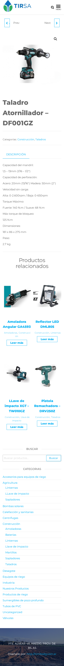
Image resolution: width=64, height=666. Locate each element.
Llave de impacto (16, 546)
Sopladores (12, 499)
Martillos (11, 552)
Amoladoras (10, 332)
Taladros (40, 139)
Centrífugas (10, 518)
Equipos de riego (14, 576)
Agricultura (10, 482)
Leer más (16, 342)
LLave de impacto (17, 493)
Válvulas (8, 618)
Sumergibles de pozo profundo (23, 600)
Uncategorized (12, 612)
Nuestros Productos (16, 588)
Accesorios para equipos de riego (24, 476)
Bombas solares (13, 506)
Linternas (56, 332)
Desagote (9, 571)
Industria (9, 582)
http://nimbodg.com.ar (41, 654)
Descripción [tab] (16, 154)
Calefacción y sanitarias (18, 512)
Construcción (25, 139)
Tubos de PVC (12, 606)
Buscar (53, 458)
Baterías (10, 534)
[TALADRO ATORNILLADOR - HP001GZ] (57, 23)
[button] (55, 39)
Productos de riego (15, 594)
